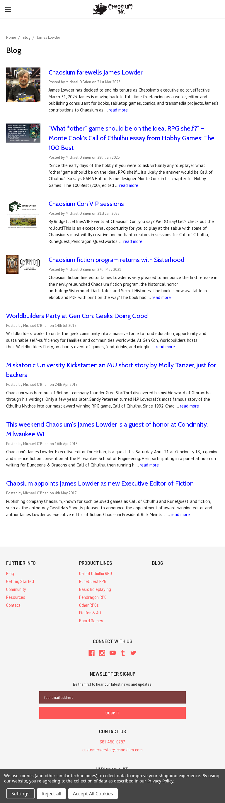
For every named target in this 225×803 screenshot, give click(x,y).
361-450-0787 (112, 741)
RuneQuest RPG (92, 581)
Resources (15, 597)
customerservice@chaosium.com (112, 749)
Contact (13, 605)
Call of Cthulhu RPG (95, 573)
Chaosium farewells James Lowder (96, 72)
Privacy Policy (160, 781)
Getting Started (20, 581)
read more (118, 110)
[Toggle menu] (8, 9)
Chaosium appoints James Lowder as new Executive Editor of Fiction (100, 483)
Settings (20, 793)
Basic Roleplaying (95, 589)
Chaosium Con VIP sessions (86, 204)
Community (16, 589)
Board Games (91, 620)
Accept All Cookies (93, 793)
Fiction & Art (90, 612)
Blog (10, 573)
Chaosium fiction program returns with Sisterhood (116, 260)
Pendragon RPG (93, 597)
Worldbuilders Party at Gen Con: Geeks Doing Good (77, 316)
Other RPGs (89, 605)
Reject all (51, 793)
